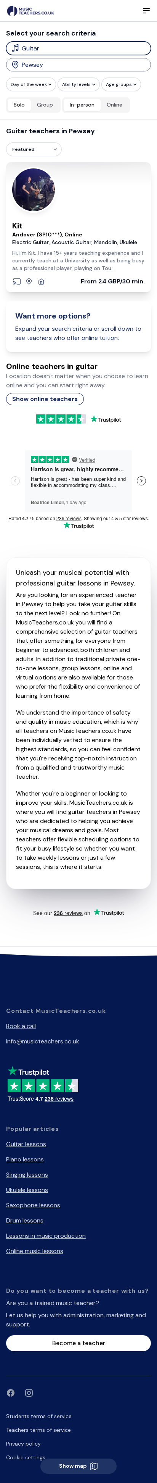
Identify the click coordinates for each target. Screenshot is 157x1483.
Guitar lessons (26, 1144)
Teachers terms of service (38, 1429)
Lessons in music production (46, 1236)
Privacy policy (23, 1443)
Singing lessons (27, 1175)
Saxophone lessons (33, 1205)
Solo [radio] (19, 104)
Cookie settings (25, 1457)
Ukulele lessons (27, 1190)
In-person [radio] (82, 104)
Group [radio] (45, 104)
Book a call (21, 1026)
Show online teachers (45, 399)
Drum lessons (24, 1220)
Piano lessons (25, 1159)
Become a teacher (78, 1343)
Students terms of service (39, 1416)
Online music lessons (34, 1251)
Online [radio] (114, 104)
